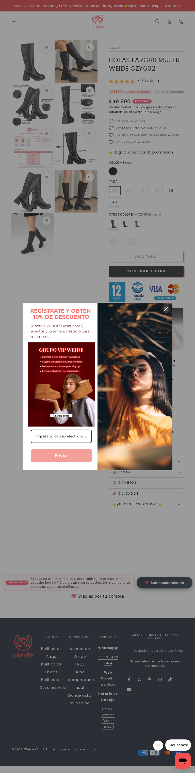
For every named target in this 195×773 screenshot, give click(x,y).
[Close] (166, 309)
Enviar (61, 455)
